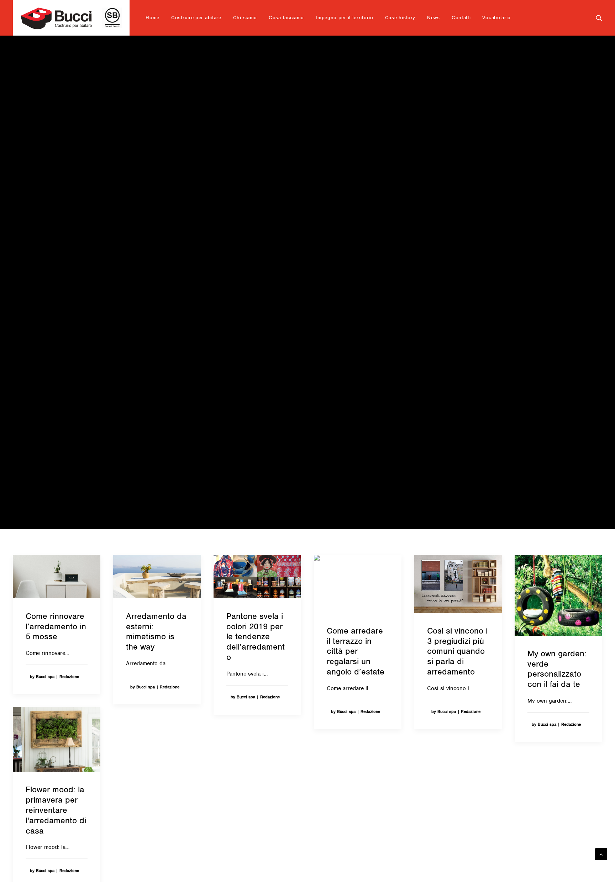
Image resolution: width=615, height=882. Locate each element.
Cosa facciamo (286, 18)
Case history (400, 18)
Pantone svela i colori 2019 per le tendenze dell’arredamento (255, 636)
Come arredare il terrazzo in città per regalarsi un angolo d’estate (355, 651)
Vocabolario (496, 18)
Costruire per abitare (196, 18)
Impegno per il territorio (344, 18)
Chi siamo (245, 18)
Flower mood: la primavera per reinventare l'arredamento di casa (56, 810)
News (433, 18)
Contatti (461, 18)
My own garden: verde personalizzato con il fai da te (557, 668)
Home (152, 18)
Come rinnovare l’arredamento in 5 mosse (56, 626)
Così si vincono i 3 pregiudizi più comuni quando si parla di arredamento (457, 651)
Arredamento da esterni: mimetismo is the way (156, 631)
